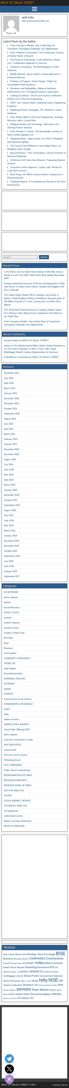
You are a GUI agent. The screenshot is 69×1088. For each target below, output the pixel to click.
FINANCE (8, 694)
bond (6, 643)
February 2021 (11, 439)
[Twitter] (9, 1068)
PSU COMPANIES (13, 765)
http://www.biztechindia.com (35, 21)
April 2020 (9, 480)
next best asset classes (15, 755)
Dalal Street (17, 963)
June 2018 (9, 566)
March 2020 (9, 485)
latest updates (11, 734)
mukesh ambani (51, 972)
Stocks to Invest (9, 998)
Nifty (43, 980)
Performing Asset (12, 760)
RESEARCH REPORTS (15, 780)
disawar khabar (11, 340)
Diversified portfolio (13, 673)
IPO (52, 967)
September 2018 (12, 556)
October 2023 (10, 408)
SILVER (8, 795)
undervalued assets (13, 816)
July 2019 (8, 515)
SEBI (60, 984)
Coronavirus (54, 958)
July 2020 (8, 464)
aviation (7, 617)
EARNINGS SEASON (14, 678)
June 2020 (9, 469)
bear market (9, 954)
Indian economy (11, 719)
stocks (56, 994)
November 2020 (11, 454)
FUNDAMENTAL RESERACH (18, 704)
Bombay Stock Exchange (41, 954)
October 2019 (10, 500)
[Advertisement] (20, 200)
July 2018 (8, 561)
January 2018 (10, 571)
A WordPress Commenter (16, 357)
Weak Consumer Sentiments (18, 821)
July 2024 (8, 378)
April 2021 (9, 429)
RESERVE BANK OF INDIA (17, 785)
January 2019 (10, 535)
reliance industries (12, 985)
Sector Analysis (9, 990)
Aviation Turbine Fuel (14, 633)
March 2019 (9, 530)
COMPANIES (37, 958)
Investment (43, 967)
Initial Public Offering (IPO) (17, 729)
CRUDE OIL (10, 663)
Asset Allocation (12, 607)
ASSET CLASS (11, 612)
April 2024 (9, 383)
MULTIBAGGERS (12, 744)
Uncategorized (11, 811)
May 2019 (8, 525)
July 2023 (8, 424)
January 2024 (10, 393)
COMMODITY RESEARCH (17, 658)
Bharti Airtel (21, 954)
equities (7, 689)
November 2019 (11, 495)
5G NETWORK (11, 592)
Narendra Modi (46, 976)
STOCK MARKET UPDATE (17, 800)
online (7, 345)
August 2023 (10, 419)
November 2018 (11, 546)
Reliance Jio (30, 984)
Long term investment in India (18, 739)
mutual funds (10, 750)
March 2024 (9, 388)
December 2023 (11, 398)
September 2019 (12, 505)
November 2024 (11, 373)
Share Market (40, 989)
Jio (18, 972)
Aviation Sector (11, 628)
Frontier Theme (60, 1084)
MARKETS (36, 971)
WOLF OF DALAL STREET (17, 3)
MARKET (24, 971)
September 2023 (12, 413)
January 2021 (10, 444)
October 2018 (10, 551)
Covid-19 (7, 963)
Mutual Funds (31, 975)
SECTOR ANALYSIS (14, 790)
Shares (52, 990)
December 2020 (11, 449)
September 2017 (12, 576)
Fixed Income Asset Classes (18, 699)
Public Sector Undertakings (17, 770)
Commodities (10, 653)
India (6, 714)
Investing (30, 967)
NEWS (34, 980)
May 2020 (8, 474)
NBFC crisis (26, 981)
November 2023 (11, 403)
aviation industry (12, 622)
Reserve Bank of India (48, 985)
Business (8, 648)
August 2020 (10, 459)
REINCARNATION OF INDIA (18, 775)
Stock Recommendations (37, 994)
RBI (61, 980)
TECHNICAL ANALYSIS (15, 805)
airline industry (11, 597)
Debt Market (10, 668)
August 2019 (10, 510)
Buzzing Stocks (21, 959)
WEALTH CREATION (14, 826)
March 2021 (9, 434)
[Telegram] (9, 1058)
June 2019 (9, 520)
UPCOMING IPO (25, 998)
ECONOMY (9, 683)
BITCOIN (8, 638)
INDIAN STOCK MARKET (16, 724)
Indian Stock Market (13, 967)
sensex (23, 989)
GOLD (7, 709)
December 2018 (11, 541)
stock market (15, 994)
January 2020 (10, 490)
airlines (7, 602)
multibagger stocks (13, 975)
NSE (53, 980)
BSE (60, 953)
